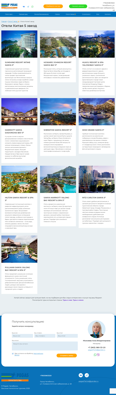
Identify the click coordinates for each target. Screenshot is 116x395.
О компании (86, 14)
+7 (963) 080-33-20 (96, 347)
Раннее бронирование (41, 14)
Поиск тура (8, 14)
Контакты (108, 14)
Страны (57, 14)
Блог (97, 14)
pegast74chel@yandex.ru (96, 350)
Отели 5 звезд (70, 14)
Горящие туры (23, 14)
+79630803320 (109, 3)
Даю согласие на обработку (29, 354)
